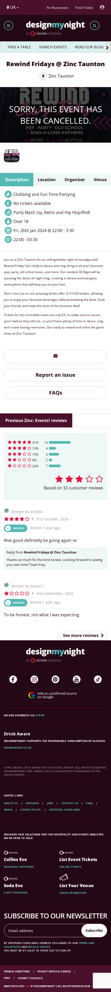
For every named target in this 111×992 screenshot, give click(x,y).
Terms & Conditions (17, 971)
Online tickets (70, 866)
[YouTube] (77, 679)
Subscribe (94, 930)
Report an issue (55, 374)
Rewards (32, 803)
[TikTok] (98, 679)
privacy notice (39, 947)
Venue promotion (72, 893)
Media (8, 809)
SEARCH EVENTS (53, 46)
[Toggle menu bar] (8, 25)
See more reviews (81, 635)
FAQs (55, 392)
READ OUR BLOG (89, 46)
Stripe (40, 715)
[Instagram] (34, 679)
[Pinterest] (55, 679)
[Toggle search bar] (94, 25)
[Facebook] (13, 679)
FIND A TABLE (19, 46)
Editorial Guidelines (64, 809)
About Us (11, 803)
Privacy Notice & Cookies (54, 971)
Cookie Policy (30, 809)
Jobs (50, 803)
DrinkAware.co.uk (17, 747)
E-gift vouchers (16, 892)
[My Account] (103, 7)
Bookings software (19, 866)
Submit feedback (30, 978)
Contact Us (69, 803)
